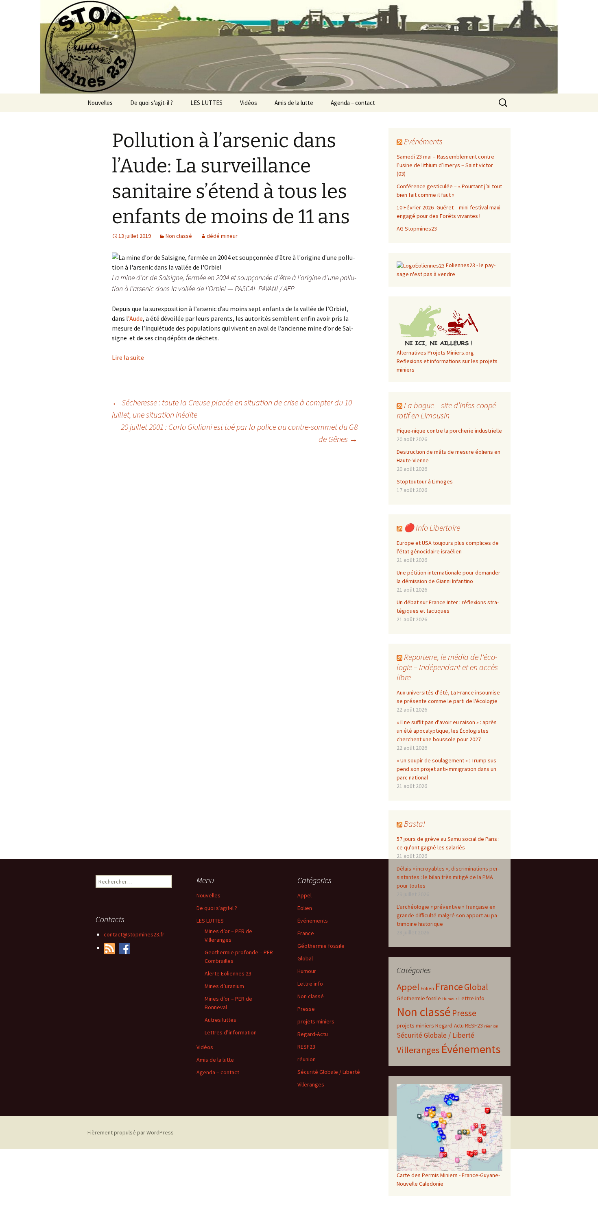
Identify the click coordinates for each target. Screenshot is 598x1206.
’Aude (135, 318)
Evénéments (423, 141)
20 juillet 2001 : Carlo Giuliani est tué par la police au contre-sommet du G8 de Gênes (239, 433)
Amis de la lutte (294, 103)
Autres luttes (220, 1019)
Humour (449, 998)
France (449, 986)
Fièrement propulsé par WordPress (130, 1132)
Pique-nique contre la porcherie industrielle (449, 430)
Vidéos (248, 103)
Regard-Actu (449, 1025)
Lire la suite (128, 357)
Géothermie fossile (419, 998)
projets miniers (415, 1025)
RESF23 (474, 1025)
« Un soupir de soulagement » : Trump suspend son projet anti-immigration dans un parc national (447, 769)
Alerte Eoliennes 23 (228, 973)
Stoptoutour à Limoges (425, 481)
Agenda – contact (353, 103)
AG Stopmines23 (417, 228)
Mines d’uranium (224, 986)
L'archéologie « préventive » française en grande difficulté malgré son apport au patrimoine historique (448, 915)
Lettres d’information (231, 1032)
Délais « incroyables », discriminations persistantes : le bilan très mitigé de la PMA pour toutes (448, 877)
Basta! (414, 824)
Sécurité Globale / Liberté (435, 1035)
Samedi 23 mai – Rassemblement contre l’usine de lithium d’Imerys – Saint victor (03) (445, 165)
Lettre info (471, 998)
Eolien (427, 988)
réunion (491, 1026)
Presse (464, 1013)
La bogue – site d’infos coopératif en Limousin (447, 410)
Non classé (179, 235)
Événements (470, 1049)
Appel (408, 987)
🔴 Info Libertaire (432, 527)
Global (476, 987)
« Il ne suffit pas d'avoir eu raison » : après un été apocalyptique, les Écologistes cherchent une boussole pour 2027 (447, 730)
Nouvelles (100, 103)
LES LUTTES (206, 103)
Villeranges (418, 1050)
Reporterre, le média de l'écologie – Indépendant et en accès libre (447, 667)
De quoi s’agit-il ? (151, 103)
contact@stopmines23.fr (134, 934)
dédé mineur (222, 235)
